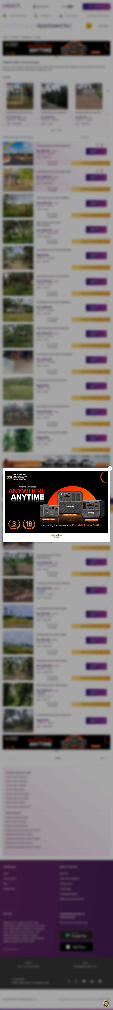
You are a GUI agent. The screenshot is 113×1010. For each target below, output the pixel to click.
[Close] (110, 468)
